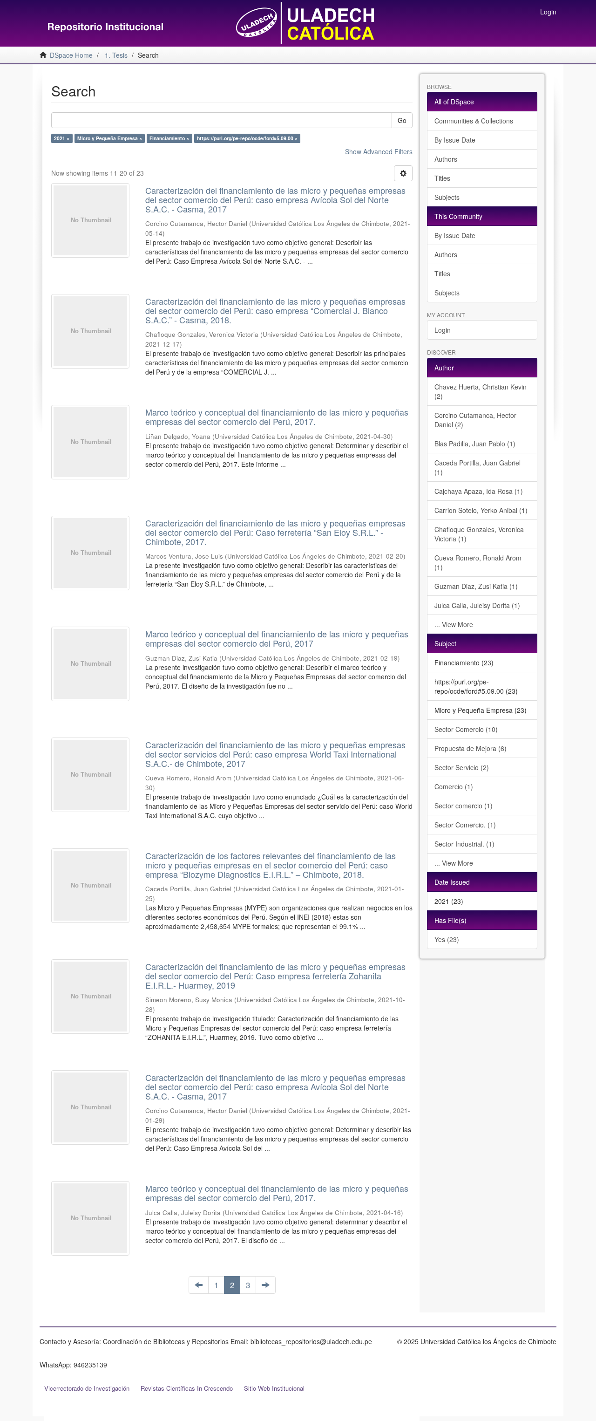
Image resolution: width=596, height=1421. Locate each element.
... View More (453, 624)
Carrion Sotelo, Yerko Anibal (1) (481, 510)
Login (442, 330)
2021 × (61, 138)
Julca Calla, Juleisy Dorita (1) (477, 605)
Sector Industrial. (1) (464, 843)
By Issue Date (454, 139)
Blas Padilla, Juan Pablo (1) (474, 443)
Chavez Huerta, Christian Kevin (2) (480, 391)
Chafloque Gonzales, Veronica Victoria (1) (479, 534)
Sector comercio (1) (463, 805)
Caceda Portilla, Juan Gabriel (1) (477, 467)
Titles (442, 178)
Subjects (447, 197)
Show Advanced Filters (379, 151)
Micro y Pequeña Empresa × (109, 138)
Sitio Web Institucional (274, 1388)
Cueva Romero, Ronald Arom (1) (478, 562)
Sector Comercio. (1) (465, 824)
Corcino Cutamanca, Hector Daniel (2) (475, 419)
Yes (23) (446, 939)
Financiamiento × (169, 138)
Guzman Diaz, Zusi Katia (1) (476, 586)
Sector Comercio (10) (466, 729)
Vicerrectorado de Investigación (86, 1388)
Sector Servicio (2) (461, 767)
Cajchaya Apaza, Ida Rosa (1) (478, 491)
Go (402, 120)
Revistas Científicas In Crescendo (187, 1388)
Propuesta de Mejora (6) (470, 748)
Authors (445, 159)
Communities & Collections (473, 120)
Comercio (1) (453, 786)
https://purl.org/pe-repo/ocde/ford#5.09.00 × (247, 138)
